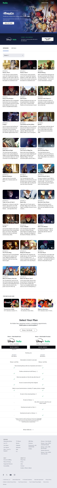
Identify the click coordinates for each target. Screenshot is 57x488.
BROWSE (6, 439)
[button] (6, 47)
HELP (5, 458)
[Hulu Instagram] (14, 474)
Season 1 (6, 55)
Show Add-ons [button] (27, 429)
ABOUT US (23, 458)
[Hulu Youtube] (12, 474)
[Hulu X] (8, 474)
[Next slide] (54, 302)
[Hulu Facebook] (4, 474)
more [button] (28, 16)
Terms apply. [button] (39, 418)
